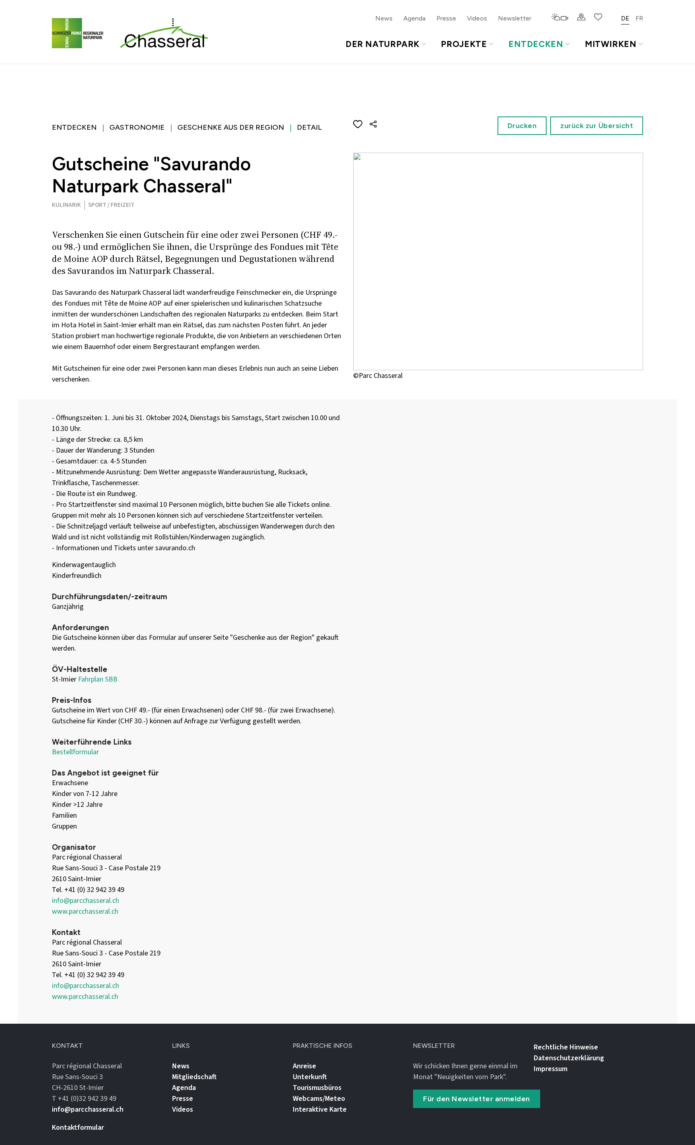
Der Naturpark (382, 44)
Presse (446, 18)
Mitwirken (611, 44)
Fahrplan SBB (97, 679)
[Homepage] (164, 33)
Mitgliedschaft (194, 1077)
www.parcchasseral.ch (85, 911)
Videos (477, 18)
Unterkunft (310, 1077)
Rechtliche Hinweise (566, 1047)
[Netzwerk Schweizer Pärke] (82, 33)
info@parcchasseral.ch (85, 901)
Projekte (464, 44)
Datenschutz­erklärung (569, 1058)
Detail (309, 127)
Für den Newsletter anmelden (476, 1098)
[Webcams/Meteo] (559, 17)
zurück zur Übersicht (596, 125)
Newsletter (514, 18)
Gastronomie (136, 127)
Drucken (522, 125)
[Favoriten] (598, 17)
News (384, 18)
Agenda (414, 18)
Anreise (304, 1066)
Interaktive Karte (320, 1109)
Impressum (551, 1069)
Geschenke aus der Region (230, 127)
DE (625, 18)
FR (639, 18)
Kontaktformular (78, 1128)
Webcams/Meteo (319, 1099)
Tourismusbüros (317, 1088)
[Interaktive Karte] (581, 17)
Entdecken (535, 44)
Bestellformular (75, 752)
